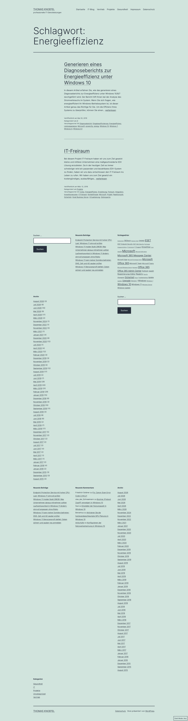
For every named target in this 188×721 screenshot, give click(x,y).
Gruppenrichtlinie (122, 247)
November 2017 (39, 435)
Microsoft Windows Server (125, 267)
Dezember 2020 (40, 338)
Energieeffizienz (115, 123)
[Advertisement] (94, 309)
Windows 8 (68, 129)
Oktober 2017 (39, 439)
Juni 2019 (37, 378)
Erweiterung (102, 192)
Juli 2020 (37, 345)
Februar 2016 (38, 465)
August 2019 (38, 372)
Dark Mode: (178, 718)
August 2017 (38, 442)
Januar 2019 (38, 395)
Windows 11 (137, 284)
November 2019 (40, 362)
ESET (148, 240)
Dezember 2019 (39, 358)
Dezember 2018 (39, 398)
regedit (151, 271)
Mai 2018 (37, 422)
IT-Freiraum (77, 151)
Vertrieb (100, 9)
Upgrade (126, 280)
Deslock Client (134, 241)
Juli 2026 (37, 305)
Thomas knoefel (44, 9)
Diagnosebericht (86, 123)
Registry (139, 274)
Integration (119, 192)
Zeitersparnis (105, 197)
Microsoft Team (136, 263)
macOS (120, 251)
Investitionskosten (71, 194)
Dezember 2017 (39, 432)
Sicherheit (67, 197)
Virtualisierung (94, 197)
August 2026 (38, 301)
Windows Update (124, 288)
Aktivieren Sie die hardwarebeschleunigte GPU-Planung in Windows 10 (91, 516)
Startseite (80, 9)
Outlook (145, 271)
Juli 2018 (37, 415)
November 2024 (40, 321)
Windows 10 (104, 126)
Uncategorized (39, 694)
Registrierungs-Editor (127, 274)
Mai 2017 (37, 452)
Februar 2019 (38, 392)
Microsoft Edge (122, 259)
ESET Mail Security (138, 244)
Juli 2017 (36, 445)
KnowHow (146, 247)
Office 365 (144, 267)
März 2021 (37, 331)
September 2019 (40, 368)
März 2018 (37, 429)
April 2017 (37, 455)
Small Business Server (80, 197)
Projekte (111, 9)
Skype (136, 277)
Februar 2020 (38, 355)
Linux (152, 247)
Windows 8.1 (77, 129)
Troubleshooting (143, 277)
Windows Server (147, 284)
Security (146, 274)
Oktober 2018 (39, 405)
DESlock (127, 241)
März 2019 (37, 388)
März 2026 (37, 318)
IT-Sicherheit (130, 247)
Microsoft (81, 126)
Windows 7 (114, 126)
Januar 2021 (38, 335)
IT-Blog (91, 9)
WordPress (149, 711)
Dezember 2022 (40, 325)
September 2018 (40, 409)
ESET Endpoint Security (125, 244)
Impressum (136, 9)
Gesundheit (122, 9)
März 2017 (37, 459)
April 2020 (37, 348)
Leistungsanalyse (70, 126)
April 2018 (37, 425)
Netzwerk (134, 267)
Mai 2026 (37, 311)
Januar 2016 (38, 469)
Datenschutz (149, 9)
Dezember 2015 (39, 472)
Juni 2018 (37, 419)
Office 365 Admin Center (129, 271)
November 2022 (40, 328)
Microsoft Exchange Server (135, 259)
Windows (142, 280)
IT (77, 121)
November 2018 (40, 402)
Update (151, 277)
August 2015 (38, 479)
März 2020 (37, 352)
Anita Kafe (79, 523)
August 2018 (38, 412)
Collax (82, 192)
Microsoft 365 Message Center (134, 255)
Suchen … (37, 235)
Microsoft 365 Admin (141, 251)
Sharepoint (121, 277)
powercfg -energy (92, 126)
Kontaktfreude (93, 194)
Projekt (109, 194)
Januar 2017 (38, 462)
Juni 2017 (37, 449)
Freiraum (111, 192)
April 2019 (37, 385)
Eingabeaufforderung (100, 123)
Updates (120, 281)
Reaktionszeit (118, 194)
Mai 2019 (37, 382)
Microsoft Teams (148, 263)
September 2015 (40, 476)
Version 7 (134, 281)
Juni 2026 (37, 308)
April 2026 (37, 315)
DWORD (141, 241)
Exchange (147, 244)
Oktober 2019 (39, 365)
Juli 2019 (37, 375)
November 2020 (40, 341)
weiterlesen (110, 110)
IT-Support (137, 247)
